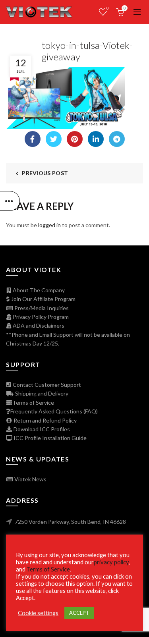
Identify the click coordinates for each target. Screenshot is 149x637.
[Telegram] (117, 139)
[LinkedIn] (96, 139)
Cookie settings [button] (38, 613)
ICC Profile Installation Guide (49, 437)
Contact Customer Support (46, 384)
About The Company (38, 290)
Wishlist (107, 8)
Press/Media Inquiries (41, 308)
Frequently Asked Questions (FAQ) (54, 411)
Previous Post (45, 173)
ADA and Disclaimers (38, 325)
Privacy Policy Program (40, 316)
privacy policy (111, 562)
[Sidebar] (10, 201)
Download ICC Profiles (41, 429)
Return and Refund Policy (44, 420)
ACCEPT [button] (79, 613)
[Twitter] (54, 139)
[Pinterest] (75, 139)
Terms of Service (33, 402)
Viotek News (29, 479)
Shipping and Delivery (41, 393)
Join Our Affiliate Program (42, 298)
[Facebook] (33, 139)
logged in (49, 225)
